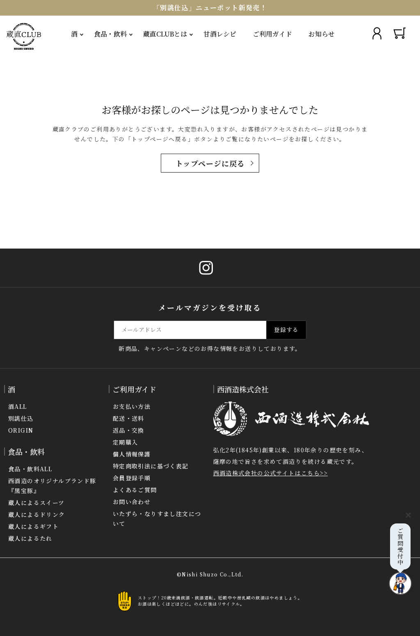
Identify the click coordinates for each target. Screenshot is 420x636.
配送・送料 (128, 418)
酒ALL (17, 406)
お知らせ (321, 34)
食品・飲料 (110, 34)
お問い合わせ (132, 502)
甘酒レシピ (219, 34)
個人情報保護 (132, 454)
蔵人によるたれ (30, 538)
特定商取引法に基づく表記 (151, 466)
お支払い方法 (132, 406)
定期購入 (125, 442)
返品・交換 (128, 430)
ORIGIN (20, 430)
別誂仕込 (21, 418)
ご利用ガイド (272, 34)
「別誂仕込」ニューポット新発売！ (210, 7)
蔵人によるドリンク (36, 514)
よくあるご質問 (135, 490)
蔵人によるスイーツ (36, 502)
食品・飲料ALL (30, 469)
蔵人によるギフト (33, 526)
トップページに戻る (210, 163)
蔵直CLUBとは (165, 34)
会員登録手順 (132, 478)
